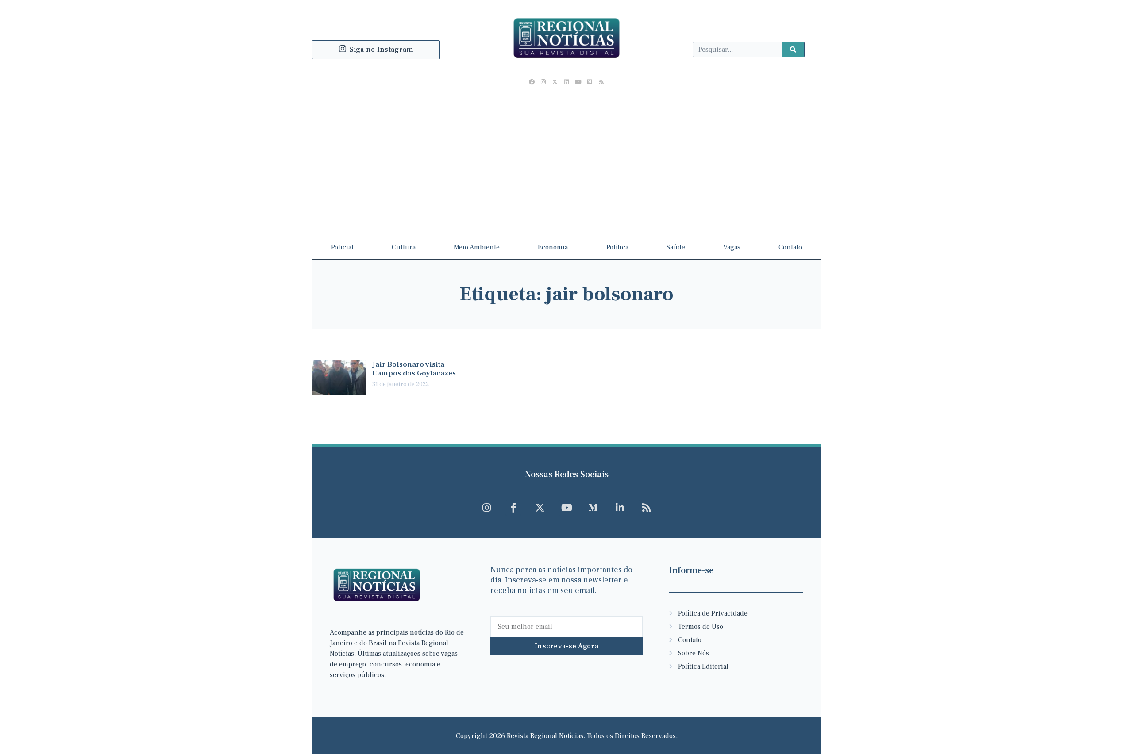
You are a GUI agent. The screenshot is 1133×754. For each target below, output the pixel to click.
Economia (553, 247)
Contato (790, 247)
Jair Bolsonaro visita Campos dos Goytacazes (414, 369)
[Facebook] (532, 82)
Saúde (676, 247)
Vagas (731, 247)
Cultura (404, 247)
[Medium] (589, 82)
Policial (342, 247)
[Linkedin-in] (620, 508)
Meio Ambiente (477, 247)
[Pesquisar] (793, 49)
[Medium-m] (593, 508)
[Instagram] (543, 82)
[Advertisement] (566, 157)
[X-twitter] (555, 82)
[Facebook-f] (513, 508)
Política (617, 247)
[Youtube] (578, 82)
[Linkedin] (566, 82)
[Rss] (601, 82)
